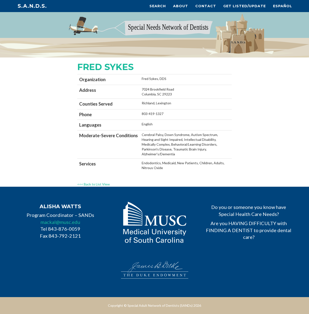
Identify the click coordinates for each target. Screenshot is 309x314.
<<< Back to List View (93, 184)
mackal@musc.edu (60, 222)
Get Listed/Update (244, 6)
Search (157, 6)
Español (282, 6)
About (180, 6)
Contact (205, 6)
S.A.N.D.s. (32, 6)
